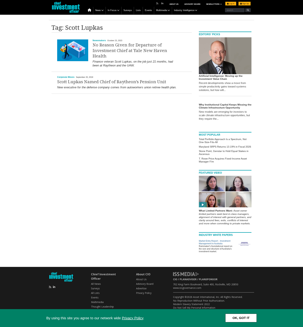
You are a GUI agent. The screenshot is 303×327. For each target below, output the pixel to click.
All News (96, 283)
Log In (231, 4)
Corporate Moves (66, 77)
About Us (174, 4)
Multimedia (161, 10)
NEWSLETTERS (213, 4)
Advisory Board (192, 4)
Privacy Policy (132, 318)
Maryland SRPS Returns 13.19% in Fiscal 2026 (225, 146)
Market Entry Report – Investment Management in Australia (214, 242)
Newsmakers (99, 40)
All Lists (95, 293)
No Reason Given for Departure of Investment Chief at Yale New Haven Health (130, 50)
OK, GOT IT (241, 318)
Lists (138, 10)
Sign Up (245, 4)
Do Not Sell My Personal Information (194, 307)
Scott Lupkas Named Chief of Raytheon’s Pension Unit (111, 81)
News (98, 10)
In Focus (112, 10)
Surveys (127, 10)
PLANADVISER (188, 279)
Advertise (141, 288)
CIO (175, 279)
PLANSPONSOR (208, 279)
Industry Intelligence (184, 10)
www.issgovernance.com (187, 287)
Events (148, 10)
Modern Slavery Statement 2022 (191, 304)
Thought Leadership (102, 306)
